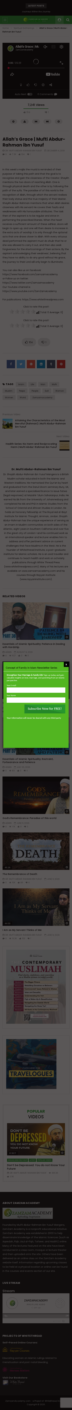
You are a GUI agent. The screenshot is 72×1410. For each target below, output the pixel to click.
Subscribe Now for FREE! (45, 709)
